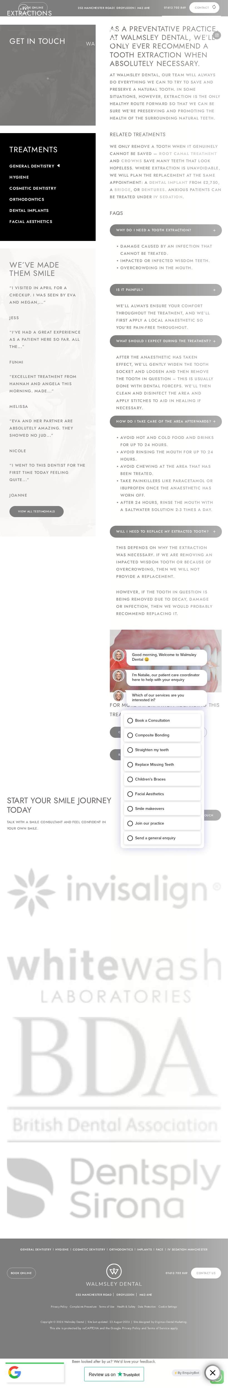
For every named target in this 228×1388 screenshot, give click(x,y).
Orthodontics (26, 199)
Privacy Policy (59, 1307)
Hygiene (19, 177)
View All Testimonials (36, 511)
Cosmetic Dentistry (32, 188)
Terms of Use (106, 1307)
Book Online (33, 8)
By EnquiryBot (188, 1373)
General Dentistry (31, 166)
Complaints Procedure (83, 1307)
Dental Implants (29, 210)
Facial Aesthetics (30, 221)
